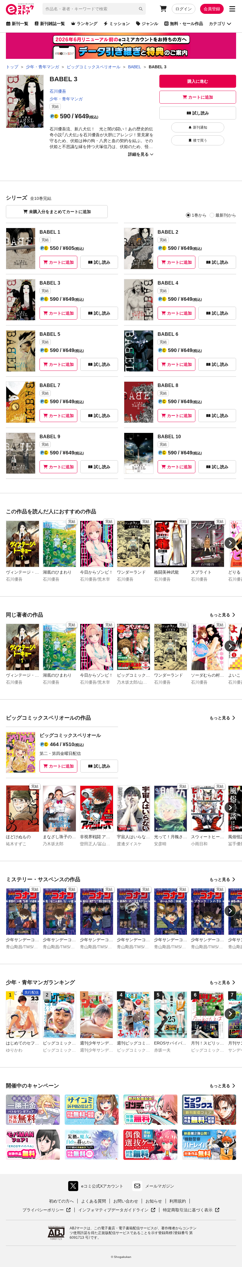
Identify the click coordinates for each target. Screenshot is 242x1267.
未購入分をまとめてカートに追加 (60, 211)
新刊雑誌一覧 (52, 23)
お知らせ (153, 1201)
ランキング (87, 23)
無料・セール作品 (186, 23)
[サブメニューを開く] (232, 9)
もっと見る (220, 614)
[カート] (163, 9)
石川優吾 (58, 91)
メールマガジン (159, 1186)
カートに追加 (200, 97)
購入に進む (197, 81)
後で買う (200, 140)
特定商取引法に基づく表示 (191, 1210)
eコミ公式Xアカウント (97, 1187)
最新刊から (225, 215)
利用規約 (177, 1201)
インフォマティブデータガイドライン (113, 1210)
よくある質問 (93, 1201)
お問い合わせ (125, 1201)
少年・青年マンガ (66, 99)
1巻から (199, 215)
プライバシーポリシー (46, 1210)
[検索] (141, 9)
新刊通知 (200, 127)
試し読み (200, 113)
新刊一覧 (20, 23)
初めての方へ (61, 1201)
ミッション (119, 23)
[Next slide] (230, 543)
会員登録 (212, 8)
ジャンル (150, 23)
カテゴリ (217, 23)
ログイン (183, 8)
